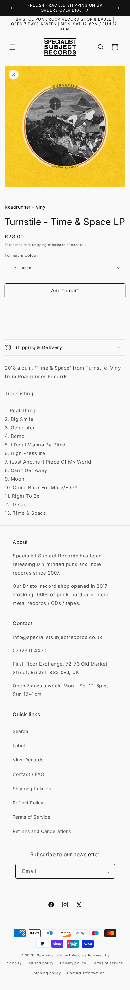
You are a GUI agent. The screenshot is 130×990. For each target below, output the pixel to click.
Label (19, 745)
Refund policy (41, 963)
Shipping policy (46, 973)
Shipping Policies (32, 788)
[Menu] (13, 47)
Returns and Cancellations (42, 831)
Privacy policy (73, 963)
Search (20, 731)
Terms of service (107, 963)
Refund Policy (28, 802)
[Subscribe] (108, 871)
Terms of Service (31, 817)
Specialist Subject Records (62, 955)
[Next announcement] (118, 8)
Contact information (86, 973)
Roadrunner (18, 207)
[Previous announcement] (12, 8)
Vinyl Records (28, 759)
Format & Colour (21, 255)
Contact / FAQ (28, 774)
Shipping (39, 245)
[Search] (101, 47)
